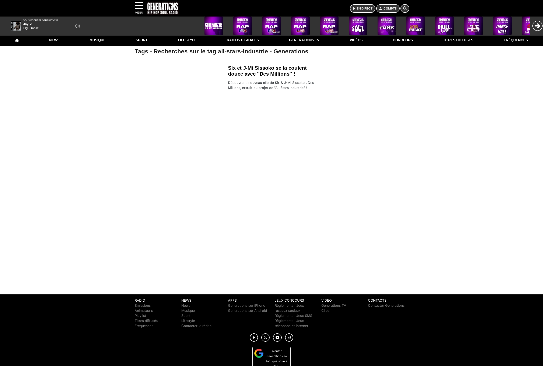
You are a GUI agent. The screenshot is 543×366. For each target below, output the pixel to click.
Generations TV (304, 40)
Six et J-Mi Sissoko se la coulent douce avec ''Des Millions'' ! (267, 71)
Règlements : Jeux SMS (293, 315)
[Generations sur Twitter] (265, 337)
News (54, 40)
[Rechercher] (404, 8)
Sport (142, 40)
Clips (325, 310)
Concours (403, 40)
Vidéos (356, 40)
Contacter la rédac (196, 326)
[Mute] (77, 26)
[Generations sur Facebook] (254, 337)
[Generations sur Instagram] (289, 337)
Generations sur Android (247, 310)
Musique (98, 40)
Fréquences (516, 40)
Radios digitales (243, 40)
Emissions (143, 305)
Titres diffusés (458, 40)
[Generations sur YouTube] (277, 337)
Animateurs (144, 310)
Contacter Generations (386, 305)
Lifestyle (187, 40)
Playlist (140, 315)
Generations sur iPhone (246, 305)
